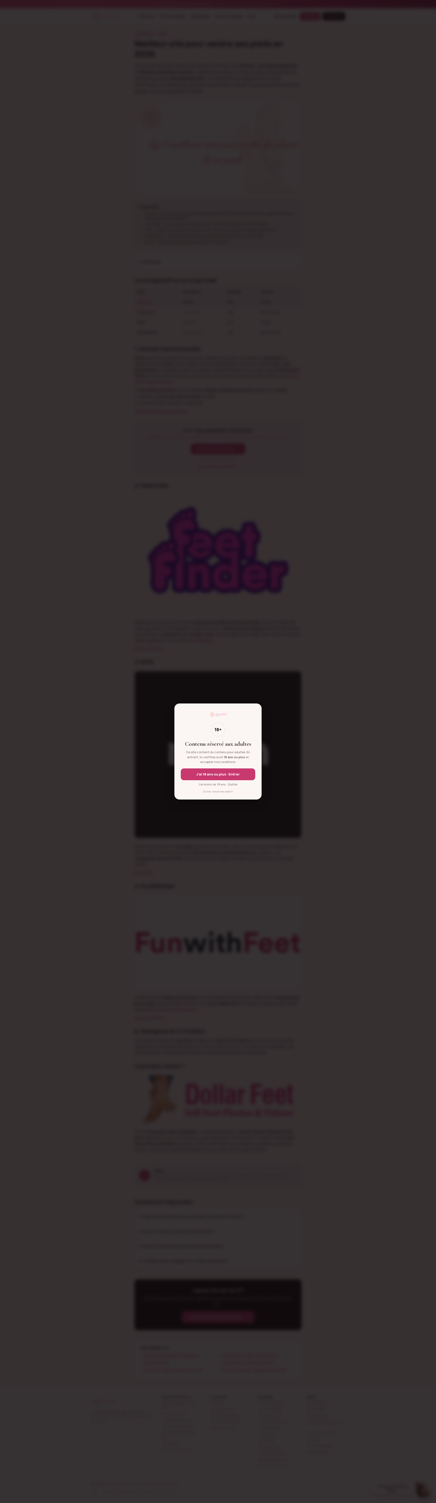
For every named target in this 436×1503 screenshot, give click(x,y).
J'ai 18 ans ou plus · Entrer (218, 774)
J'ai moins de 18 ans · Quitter (218, 784)
